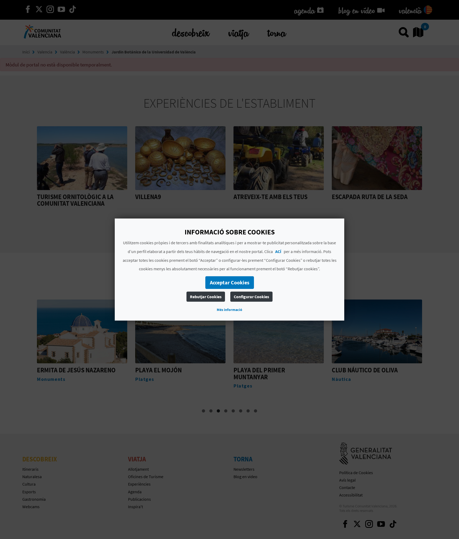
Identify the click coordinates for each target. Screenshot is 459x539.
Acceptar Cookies (229, 282)
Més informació (229, 309)
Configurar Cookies (251, 296)
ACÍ (278, 251)
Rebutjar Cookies (206, 296)
